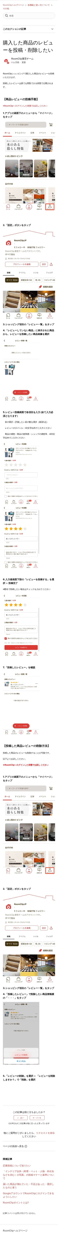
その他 (6, 8)
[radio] (21, 1117)
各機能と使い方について (39, 5)
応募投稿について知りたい (17, 1165)
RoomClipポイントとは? (16, 1202)
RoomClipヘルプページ (13, 5)
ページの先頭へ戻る (13, 1146)
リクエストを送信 (45, 1132)
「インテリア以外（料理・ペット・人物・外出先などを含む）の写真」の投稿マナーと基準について (28, 1175)
